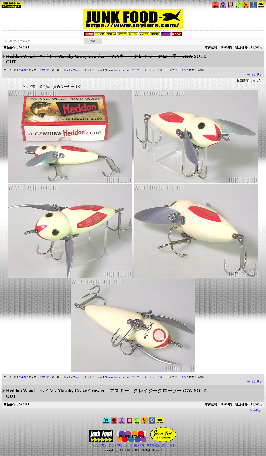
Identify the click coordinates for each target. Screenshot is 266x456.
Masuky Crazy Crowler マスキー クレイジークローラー (137, 69)
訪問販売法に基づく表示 (161, 445)
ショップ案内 (99, 445)
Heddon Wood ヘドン (77, 69)
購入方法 (139, 445)
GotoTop (255, 410)
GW (184, 69)
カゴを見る (254, 74)
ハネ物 (22, 69)
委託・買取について (120, 445)
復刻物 (45, 69)
